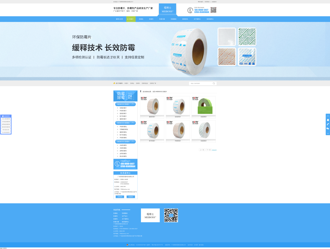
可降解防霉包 (123, 129)
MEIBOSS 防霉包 (123, 123)
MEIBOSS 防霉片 (123, 104)
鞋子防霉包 (123, 135)
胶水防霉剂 (123, 156)
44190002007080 (141, 245)
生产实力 (124, 216)
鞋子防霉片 (123, 116)
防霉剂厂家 (153, 83)
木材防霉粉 (123, 148)
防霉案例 (124, 213)
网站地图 (200, 1)
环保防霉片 (123, 110)
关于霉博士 (125, 219)
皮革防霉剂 (123, 153)
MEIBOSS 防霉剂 (123, 141)
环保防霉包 (123, 126)
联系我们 (207, 1)
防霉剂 (138, 83)
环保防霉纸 (123, 137)
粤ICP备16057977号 (157, 245)
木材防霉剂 (123, 145)
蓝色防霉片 (123, 113)
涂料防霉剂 (123, 151)
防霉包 (132, 83)
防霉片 (126, 83)
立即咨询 (119, 196)
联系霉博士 (125, 221)
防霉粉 (115, 213)
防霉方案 (116, 221)
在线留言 (214, 1)
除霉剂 (115, 219)
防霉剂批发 (145, 83)
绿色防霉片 (123, 108)
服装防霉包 (123, 132)
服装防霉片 (123, 119)
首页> (154, 91)
